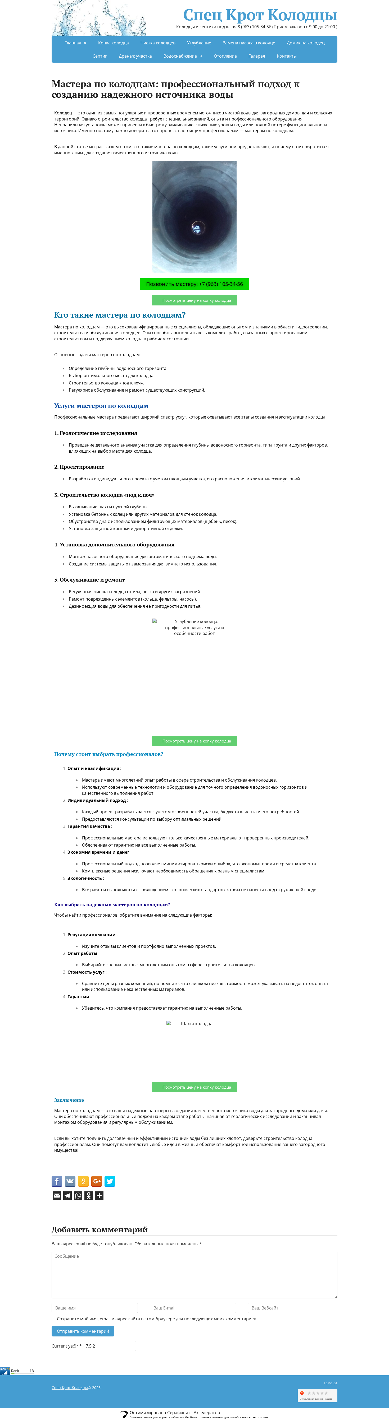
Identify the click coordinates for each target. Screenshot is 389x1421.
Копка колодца (113, 43)
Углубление (199, 43)
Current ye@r (67, 1346)
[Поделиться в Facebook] (57, 1181)
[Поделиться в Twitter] (110, 1181)
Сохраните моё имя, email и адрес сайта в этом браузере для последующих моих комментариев (156, 1319)
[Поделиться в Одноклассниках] (83, 1181)
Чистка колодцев (158, 43)
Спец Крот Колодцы (260, 14)
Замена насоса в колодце (249, 43)
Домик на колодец (306, 43)
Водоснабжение (180, 56)
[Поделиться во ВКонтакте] (70, 1181)
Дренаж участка (135, 56)
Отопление (225, 56)
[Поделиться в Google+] (96, 1181)
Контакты (287, 56)
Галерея (256, 56)
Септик (100, 56)
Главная (73, 43)
